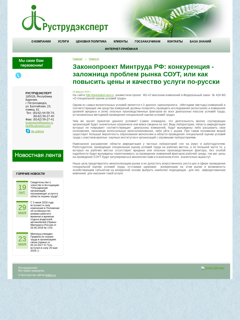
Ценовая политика (91, 41)
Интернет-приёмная (121, 49)
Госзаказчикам (147, 41)
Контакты (175, 41)
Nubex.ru (50, 275)
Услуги (63, 41)
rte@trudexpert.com (38, 126)
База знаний (200, 41)
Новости (94, 58)
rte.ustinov (37, 131)
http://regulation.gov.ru (100, 95)
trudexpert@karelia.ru (39, 122)
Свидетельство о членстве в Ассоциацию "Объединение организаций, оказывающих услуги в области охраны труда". (44, 189)
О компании (41, 41)
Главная (77, 58)
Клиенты (121, 41)
